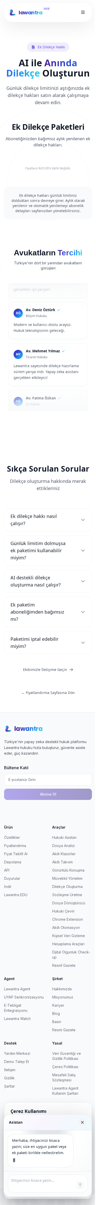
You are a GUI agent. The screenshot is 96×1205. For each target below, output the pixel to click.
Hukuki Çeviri (63, 911)
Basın (56, 1021)
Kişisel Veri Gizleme (68, 935)
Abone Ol (48, 794)
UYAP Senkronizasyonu (24, 997)
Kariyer (58, 1005)
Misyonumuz (62, 997)
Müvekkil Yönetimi (67, 878)
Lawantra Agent (17, 989)
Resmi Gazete (64, 1030)
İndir (8, 886)
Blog (56, 1013)
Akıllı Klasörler (64, 854)
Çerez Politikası (65, 1067)
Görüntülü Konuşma (68, 870)
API (6, 870)
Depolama (12, 862)
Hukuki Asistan (64, 837)
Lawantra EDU (15, 895)
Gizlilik (9, 1078)
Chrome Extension (67, 919)
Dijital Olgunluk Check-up (71, 954)
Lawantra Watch (17, 1018)
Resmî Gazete (64, 965)
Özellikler (12, 837)
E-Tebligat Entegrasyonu (15, 1008)
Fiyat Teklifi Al (15, 854)
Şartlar (9, 1086)
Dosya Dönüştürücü (68, 903)
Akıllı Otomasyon (66, 927)
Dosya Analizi (63, 845)
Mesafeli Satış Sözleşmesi (64, 1077)
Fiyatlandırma (15, 845)
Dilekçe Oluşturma (67, 886)
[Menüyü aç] (83, 12)
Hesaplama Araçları (68, 944)
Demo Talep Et (16, 1061)
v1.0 (46, 8)
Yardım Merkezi (17, 1053)
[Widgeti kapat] (82, 1122)
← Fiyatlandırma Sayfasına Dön (48, 692)
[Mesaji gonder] (80, 1185)
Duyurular (12, 878)
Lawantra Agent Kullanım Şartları (65, 1090)
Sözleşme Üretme (67, 895)
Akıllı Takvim (62, 862)
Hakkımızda (62, 989)
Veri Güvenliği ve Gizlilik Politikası (66, 1056)
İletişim (9, 1070)
